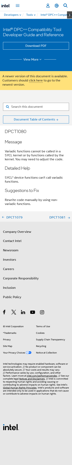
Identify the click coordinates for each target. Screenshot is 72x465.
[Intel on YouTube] (33, 312)
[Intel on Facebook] (4, 312)
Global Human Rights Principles (20, 387)
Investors (9, 260)
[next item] (69, 15)
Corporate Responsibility (21, 278)
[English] (57, 5)
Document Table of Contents (34, 119)
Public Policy (12, 297)
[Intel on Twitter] (14, 312)
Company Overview (17, 232)
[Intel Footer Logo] (11, 427)
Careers (8, 269)
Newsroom (10, 250)
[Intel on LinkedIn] (23, 312)
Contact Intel (12, 241)
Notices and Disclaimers (32, 378)
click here (36, 80)
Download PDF (36, 46)
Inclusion (9, 288)
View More (31, 60)
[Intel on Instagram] (42, 312)
